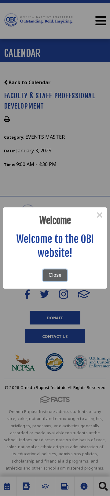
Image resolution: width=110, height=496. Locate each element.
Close (55, 275)
